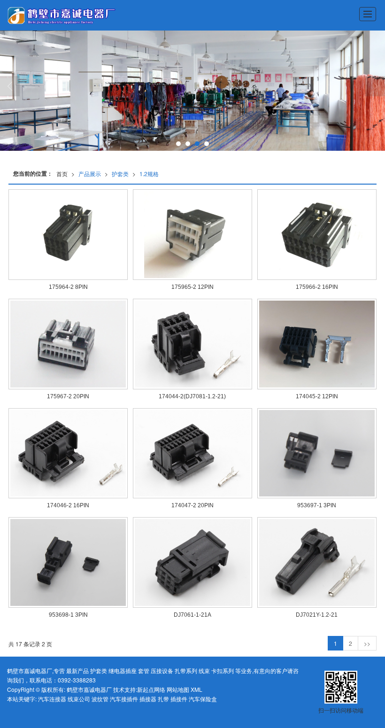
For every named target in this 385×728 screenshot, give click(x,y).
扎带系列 (186, 670)
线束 (204, 670)
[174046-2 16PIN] (68, 453)
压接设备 (162, 670)
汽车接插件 (124, 699)
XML (196, 689)
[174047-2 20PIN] (192, 453)
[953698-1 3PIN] (68, 562)
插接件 (178, 699)
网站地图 (178, 689)
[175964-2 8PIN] (68, 234)
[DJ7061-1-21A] (192, 562)
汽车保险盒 (203, 699)
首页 (62, 174)
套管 (143, 670)
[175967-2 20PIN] (68, 344)
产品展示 (89, 174)
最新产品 (77, 670)
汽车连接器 (52, 699)
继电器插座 (122, 670)
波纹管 (100, 699)
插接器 (147, 699)
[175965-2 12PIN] (192, 234)
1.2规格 (149, 174)
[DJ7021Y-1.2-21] (317, 562)
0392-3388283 (77, 680)
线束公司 (79, 699)
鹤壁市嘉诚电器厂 (89, 689)
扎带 (163, 699)
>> (367, 643)
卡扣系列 (222, 670)
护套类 (120, 174)
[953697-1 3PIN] (317, 453)
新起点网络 (151, 689)
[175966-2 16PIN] (317, 234)
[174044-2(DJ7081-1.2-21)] (192, 344)
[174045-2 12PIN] (317, 344)
